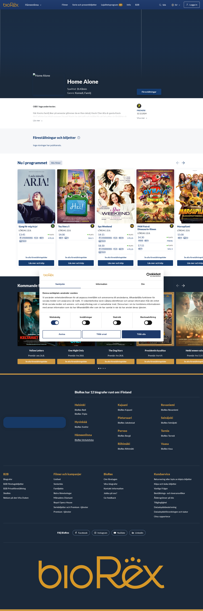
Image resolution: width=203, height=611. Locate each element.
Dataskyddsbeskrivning (165, 507)
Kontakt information (113, 488)
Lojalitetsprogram (111, 4)
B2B (137, 4)
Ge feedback (110, 497)
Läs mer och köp (36, 263)
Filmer (65, 4)
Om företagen (110, 479)
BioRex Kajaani (125, 409)
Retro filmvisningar (63, 493)
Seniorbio (58, 484)
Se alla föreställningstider (36, 361)
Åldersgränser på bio (164, 497)
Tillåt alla (141, 334)
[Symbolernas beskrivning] (78, 137)
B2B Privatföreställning (14, 488)
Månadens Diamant (63, 497)
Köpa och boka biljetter (165, 484)
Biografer (7, 479)
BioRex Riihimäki (126, 448)
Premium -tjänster (62, 511)
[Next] (183, 163)
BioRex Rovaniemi (169, 409)
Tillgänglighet (160, 502)
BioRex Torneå (168, 435)
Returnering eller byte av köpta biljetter (173, 479)
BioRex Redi (80, 409)
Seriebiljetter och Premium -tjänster (71, 507)
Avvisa (62, 334)
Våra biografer (111, 484)
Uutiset (57, 479)
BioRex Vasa (167, 448)
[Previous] (178, 163)
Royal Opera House (63, 502)
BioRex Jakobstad (126, 422)
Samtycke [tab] (60, 284)
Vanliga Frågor (161, 488)
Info (129, 4)
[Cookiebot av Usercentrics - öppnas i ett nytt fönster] (148, 275)
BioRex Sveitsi (81, 426)
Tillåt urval (102, 334)
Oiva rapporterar (162, 516)
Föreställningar (149, 91)
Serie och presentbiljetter (84, 4)
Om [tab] (143, 284)
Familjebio (58, 488)
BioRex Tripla (81, 413)
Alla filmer (56, 163)
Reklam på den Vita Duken (16, 497)
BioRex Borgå (124, 435)
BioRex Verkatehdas (84, 439)
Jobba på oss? (110, 493)
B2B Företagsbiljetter (13, 484)
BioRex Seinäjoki (169, 422)
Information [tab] (101, 284)
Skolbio (6, 493)
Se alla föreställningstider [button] (36, 257)
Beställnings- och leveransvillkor (169, 493)
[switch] (86, 322)
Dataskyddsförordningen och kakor (171, 511)
